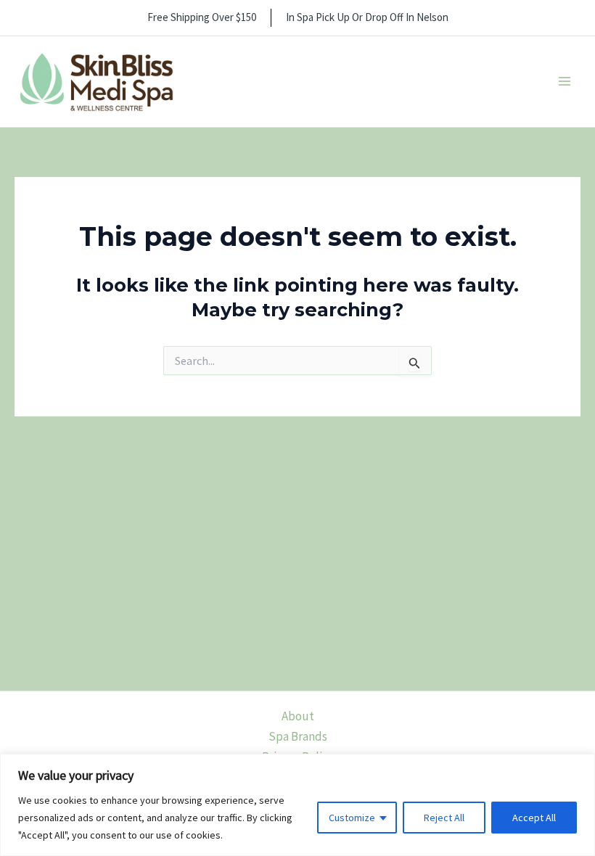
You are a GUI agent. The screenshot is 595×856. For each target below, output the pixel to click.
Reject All (444, 817)
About (298, 716)
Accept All (534, 817)
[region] (297, 805)
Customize (352, 817)
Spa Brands (297, 736)
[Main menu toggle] (564, 82)
